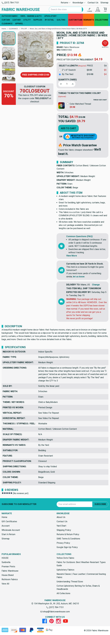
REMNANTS (88, 20)
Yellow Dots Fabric (65, 558)
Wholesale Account (11, 530)
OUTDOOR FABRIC (10, 16)
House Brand (8, 575)
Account (6, 525)
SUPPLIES (37, 20)
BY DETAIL (49, 20)
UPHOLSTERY (50, 16)
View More (71, 255)
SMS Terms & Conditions (68, 538)
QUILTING (61, 20)
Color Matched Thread (80, 104)
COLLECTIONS (101, 20)
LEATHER (16, 20)
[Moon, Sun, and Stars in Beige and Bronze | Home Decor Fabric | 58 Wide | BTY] (35, 49)
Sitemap (104, 2)
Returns (65, 2)
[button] (49, 56)
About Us (61, 517)
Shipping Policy (64, 530)
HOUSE (5, 558)
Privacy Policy (63, 543)
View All (5, 583)
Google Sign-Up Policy (67, 547)
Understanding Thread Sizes (70, 581)
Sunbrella (6, 562)
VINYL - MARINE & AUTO (31, 16)
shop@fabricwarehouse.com (56, 611)
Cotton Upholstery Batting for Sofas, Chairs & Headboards (78, 587)
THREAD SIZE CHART (100, 100)
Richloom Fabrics (10, 579)
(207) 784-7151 (11, 2)
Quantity (67, 79)
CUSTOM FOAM (75, 20)
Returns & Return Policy (68, 534)
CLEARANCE (7, 24)
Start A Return (8, 534)
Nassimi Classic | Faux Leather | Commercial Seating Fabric (81, 576)
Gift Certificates (9, 521)
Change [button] (96, 284)
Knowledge (78, 2)
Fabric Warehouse (71, 47)
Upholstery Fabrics (65, 569)
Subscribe (100, 504)
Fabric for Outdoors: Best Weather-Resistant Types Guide (81, 564)
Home (4, 517)
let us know (79, 276)
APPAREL (19, 24)
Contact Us (93, 2)
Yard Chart (61, 525)
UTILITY (27, 20)
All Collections (63, 593)
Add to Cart (68, 128)
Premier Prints (8, 566)
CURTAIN (6, 20)
